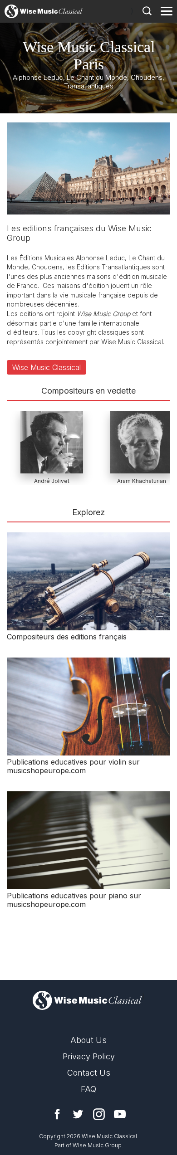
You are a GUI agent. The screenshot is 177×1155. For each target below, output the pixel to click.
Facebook (57, 1114)
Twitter (78, 1114)
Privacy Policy (89, 1056)
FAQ (88, 1089)
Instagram (99, 1114)
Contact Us (88, 1072)
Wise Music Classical (46, 367)
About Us (88, 1040)
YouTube (120, 1114)
